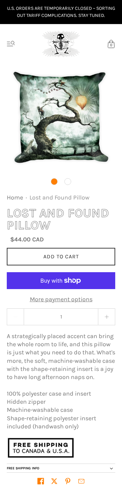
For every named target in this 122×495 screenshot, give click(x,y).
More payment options (61, 299)
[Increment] (106, 316)
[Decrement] (15, 316)
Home (15, 197)
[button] (40, 481)
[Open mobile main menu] (11, 44)
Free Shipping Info (23, 468)
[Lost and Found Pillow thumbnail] (54, 181)
